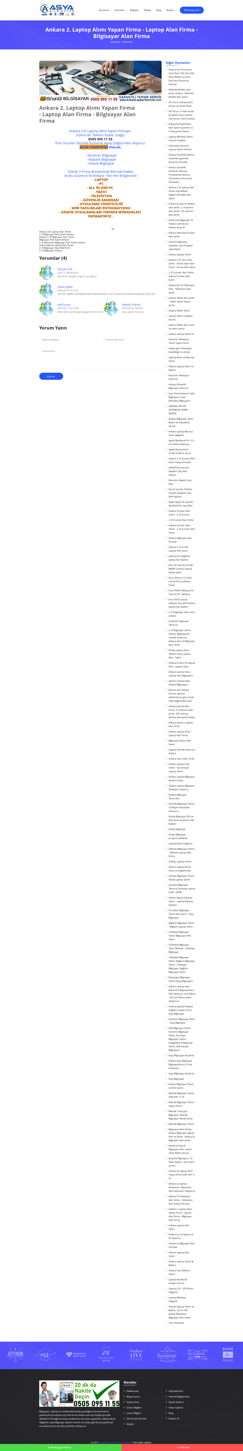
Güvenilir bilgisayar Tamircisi (179, 623)
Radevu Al (174, 1418)
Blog (158, 10)
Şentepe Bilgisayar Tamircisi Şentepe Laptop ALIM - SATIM (182, 888)
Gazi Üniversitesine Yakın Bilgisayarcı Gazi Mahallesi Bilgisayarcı (182, 397)
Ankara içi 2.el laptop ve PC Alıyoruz (181, 1236)
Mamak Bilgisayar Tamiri (181, 1123)
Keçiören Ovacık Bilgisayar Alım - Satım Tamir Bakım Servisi (180, 1149)
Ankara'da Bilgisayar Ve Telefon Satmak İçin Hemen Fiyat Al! (181, 224)
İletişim (170, 10)
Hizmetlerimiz (176, 1391)
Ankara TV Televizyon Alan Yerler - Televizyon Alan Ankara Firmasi (181, 1200)
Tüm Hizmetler (176, 1322)
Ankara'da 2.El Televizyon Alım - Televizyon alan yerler (182, 289)
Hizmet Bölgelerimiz (179, 1396)
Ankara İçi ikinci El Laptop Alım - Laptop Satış (182, 664)
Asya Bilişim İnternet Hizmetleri (115, 1442)
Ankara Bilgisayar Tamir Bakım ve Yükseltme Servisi (181, 422)
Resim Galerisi (176, 1402)
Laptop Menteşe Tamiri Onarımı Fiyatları (181, 138)
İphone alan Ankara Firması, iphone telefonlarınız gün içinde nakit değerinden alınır (181, 695)
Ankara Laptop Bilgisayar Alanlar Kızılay (182, 778)
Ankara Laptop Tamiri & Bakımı (181, 1263)
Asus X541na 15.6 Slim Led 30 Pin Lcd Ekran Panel (180, 581)
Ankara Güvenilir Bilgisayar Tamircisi (179, 386)
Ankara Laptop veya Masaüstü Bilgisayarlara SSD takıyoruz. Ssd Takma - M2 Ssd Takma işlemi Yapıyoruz (182, 994)
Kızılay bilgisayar (177, 829)
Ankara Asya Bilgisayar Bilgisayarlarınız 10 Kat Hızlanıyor (180, 1064)
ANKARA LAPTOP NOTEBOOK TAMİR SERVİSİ (178, 410)
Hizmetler (119, 10)
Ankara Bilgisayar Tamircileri (178, 796)
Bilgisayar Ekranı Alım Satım (180, 742)
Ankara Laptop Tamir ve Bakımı (181, 368)
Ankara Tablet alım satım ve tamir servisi (181, 326)
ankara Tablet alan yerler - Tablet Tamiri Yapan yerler (182, 301)
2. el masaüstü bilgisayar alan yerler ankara (62, 242)
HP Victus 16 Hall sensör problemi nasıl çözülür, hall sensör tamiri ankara (182, 115)
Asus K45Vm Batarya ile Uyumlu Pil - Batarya (181, 592)
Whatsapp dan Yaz (192, 11)
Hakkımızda (132, 1391)
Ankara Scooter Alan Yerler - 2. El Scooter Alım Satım (182, 529)
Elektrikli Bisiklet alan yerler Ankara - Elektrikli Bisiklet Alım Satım (181, 93)
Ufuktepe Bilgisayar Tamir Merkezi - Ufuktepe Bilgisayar (182, 948)
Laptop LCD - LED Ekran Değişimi (181, 1290)
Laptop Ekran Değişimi (180, 843)
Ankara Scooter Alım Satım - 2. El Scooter (179, 512)
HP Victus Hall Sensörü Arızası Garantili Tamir (181, 104)
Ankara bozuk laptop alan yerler (56, 245)
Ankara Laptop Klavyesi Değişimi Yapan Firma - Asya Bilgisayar (181, 1010)
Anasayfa (115, 41)
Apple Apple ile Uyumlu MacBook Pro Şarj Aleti (181, 503)
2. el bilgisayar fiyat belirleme (54, 247)
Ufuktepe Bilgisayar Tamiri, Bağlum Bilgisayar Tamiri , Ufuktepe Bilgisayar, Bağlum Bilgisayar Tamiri (182, 965)
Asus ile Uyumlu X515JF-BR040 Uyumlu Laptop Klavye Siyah (181, 569)
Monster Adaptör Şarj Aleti (180, 482)
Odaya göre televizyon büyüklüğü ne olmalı (180, 350)
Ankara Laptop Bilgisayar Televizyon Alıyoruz (182, 787)
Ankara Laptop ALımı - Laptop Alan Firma (180, 733)
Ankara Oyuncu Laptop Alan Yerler (181, 724)
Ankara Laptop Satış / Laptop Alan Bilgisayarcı (181, 673)
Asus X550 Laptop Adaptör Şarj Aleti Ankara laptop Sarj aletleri (182, 603)
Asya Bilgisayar (176, 1078)
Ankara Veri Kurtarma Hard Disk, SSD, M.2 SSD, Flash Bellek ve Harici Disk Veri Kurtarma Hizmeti (182, 77)
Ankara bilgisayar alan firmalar (180, 539)
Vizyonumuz (132, 1402)
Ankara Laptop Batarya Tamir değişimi (181, 433)
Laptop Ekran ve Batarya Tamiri (181, 359)
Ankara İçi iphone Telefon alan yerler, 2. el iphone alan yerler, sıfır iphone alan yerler (182, 209)
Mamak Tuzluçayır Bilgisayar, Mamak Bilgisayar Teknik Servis (181, 1115)
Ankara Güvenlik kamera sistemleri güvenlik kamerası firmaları (181, 158)
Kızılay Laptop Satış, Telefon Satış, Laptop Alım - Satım (179, 654)
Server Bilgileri (134, 1407)
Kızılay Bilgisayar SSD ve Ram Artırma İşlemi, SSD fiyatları (181, 820)
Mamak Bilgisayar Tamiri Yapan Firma (181, 1104)
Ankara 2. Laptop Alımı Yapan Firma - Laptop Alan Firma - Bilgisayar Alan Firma (180, 1214)
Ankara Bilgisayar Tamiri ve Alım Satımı (181, 1086)
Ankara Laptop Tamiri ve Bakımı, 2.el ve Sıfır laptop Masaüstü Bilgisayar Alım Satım (181, 1312)
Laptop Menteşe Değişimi (177, 1299)
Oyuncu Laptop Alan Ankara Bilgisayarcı (179, 682)
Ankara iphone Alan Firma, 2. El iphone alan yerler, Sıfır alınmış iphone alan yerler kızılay (182, 712)
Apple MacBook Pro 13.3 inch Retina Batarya (181, 442)
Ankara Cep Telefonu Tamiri (179, 1272)
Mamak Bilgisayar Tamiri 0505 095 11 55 (181, 1095)
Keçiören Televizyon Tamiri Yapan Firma (179, 341)
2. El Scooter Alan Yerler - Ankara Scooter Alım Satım (182, 276)
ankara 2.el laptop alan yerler (55, 231)
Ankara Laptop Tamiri (180, 254)
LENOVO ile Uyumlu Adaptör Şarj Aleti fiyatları (179, 471)
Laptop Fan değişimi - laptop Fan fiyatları (180, 557)
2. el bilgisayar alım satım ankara (182, 614)
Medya (147, 10)
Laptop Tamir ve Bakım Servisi (181, 317)
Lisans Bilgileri (133, 1413)
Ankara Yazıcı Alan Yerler (181, 758)
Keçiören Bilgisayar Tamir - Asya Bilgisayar (182, 1021)
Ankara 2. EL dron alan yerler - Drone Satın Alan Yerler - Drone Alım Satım (182, 263)
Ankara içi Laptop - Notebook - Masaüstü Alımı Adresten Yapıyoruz (182, 1187)
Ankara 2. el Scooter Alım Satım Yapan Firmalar (182, 460)
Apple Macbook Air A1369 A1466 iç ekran (180, 451)
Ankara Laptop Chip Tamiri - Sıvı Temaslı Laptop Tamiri (179, 767)
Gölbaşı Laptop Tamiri (180, 861)
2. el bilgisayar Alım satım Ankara (56, 234)
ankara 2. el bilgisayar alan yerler (56, 237)
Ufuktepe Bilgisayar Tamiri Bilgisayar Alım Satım (180, 935)
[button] (48, 81)
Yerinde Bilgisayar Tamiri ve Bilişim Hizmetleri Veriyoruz (181, 807)
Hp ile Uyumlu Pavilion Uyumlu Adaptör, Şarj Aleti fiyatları (180, 493)
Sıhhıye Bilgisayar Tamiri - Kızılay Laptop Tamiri (182, 877)
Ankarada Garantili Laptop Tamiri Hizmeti (180, 147)
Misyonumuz (133, 1396)
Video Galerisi (176, 1407)
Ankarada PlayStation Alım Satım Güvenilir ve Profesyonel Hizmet (181, 127)
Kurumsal (104, 10)
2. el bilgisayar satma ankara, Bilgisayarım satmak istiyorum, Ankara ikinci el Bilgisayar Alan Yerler (182, 637)
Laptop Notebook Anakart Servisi (178, 1281)
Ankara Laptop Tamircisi (181, 334)
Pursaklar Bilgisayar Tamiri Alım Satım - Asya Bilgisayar (181, 914)
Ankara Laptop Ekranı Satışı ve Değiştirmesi (180, 868)
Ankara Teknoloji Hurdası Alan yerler (182, 234)
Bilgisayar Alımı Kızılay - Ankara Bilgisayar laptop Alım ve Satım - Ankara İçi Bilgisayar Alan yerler (182, 1135)
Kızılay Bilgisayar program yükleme (178, 836)
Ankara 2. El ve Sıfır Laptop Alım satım (178, 548)
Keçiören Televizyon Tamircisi (179, 377)
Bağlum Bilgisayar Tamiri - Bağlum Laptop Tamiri (181, 924)
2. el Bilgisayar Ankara (50, 250)
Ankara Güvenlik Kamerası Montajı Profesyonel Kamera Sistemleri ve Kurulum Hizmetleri (180, 175)
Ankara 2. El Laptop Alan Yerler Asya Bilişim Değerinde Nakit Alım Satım (181, 193)
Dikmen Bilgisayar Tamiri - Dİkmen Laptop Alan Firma (181, 852)
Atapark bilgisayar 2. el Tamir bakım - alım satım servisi (181, 1162)
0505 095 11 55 (100, 139)
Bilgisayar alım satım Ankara (54, 239)
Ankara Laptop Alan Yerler (179, 1254)
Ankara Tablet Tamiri (179, 310)
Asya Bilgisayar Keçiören (181, 1055)
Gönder (51, 376)
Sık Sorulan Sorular (136, 1418)
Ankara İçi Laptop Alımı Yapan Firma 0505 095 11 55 (182, 1174)
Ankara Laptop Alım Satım (179, 1227)
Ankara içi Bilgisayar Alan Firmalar (182, 1245)
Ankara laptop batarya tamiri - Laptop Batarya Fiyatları (181, 901)
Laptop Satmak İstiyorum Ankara (182, 751)
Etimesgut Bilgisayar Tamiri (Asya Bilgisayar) (181, 979)
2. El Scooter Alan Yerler (181, 520)
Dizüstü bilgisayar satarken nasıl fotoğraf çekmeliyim (181, 245)
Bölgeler (134, 10)
